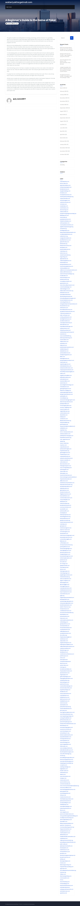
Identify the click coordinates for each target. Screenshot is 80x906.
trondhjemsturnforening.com (67, 817)
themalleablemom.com (65, 550)
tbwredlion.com (63, 821)
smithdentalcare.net (65, 887)
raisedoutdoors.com (65, 328)
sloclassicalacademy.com (66, 486)
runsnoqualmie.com (64, 740)
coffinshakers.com (64, 543)
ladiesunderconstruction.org (66, 290)
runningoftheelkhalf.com (65, 718)
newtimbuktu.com (64, 208)
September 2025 (64, 108)
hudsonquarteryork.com (65, 808)
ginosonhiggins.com (64, 584)
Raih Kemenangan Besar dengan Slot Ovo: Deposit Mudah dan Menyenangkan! (66, 49)
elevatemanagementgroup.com (67, 855)
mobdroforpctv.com (65, 454)
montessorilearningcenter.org (67, 827)
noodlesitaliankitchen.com (66, 234)
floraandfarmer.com (65, 305)
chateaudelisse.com (65, 268)
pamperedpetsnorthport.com (67, 360)
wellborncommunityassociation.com (68, 270)
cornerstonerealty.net (65, 783)
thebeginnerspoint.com (65, 465)
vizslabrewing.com (64, 349)
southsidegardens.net (65, 793)
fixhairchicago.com (64, 650)
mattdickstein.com (64, 695)
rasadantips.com (64, 206)
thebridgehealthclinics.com (66, 678)
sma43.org (62, 755)
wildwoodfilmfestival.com (66, 272)
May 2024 (62, 131)
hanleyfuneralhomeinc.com (66, 368)
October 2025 (63, 104)
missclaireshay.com (64, 181)
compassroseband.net (65, 661)
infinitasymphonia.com (65, 514)
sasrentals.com (63, 383)
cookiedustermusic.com (65, 610)
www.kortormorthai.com (65, 729)
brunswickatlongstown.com (66, 556)
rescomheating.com (65, 881)
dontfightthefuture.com (65, 319)
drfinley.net (62, 859)
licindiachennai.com (64, 189)
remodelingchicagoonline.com (67, 757)
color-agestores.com (65, 439)
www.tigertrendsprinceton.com (67, 712)
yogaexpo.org (63, 430)
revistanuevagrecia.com (65, 528)
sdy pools (9, 7)
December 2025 (64, 98)
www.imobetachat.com (65, 693)
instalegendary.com (64, 230)
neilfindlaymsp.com (64, 631)
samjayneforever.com (65, 831)
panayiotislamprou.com (65, 264)
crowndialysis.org (64, 398)
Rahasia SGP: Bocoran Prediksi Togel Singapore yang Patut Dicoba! (66, 55)
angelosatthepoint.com (65, 642)
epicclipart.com (63, 247)
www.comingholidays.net (66, 467)
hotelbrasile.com (64, 275)
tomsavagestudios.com (65, 405)
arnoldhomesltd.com (65, 320)
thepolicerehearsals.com (66, 479)
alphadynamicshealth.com (66, 846)
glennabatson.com (64, 490)
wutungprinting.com (64, 586)
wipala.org (62, 441)
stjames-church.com (65, 529)
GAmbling (9, 23)
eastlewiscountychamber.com (67, 482)
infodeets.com (63, 192)
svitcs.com (62, 657)
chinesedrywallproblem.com (66, 603)
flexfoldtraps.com (64, 725)
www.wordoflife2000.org (65, 336)
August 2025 (63, 111)
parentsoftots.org (64, 684)
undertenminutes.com (65, 202)
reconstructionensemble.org (66, 612)
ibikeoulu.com (63, 541)
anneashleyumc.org (64, 733)
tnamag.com (63, 667)
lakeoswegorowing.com (65, 864)
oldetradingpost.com (65, 288)
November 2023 (64, 151)
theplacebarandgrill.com (66, 637)
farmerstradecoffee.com (66, 687)
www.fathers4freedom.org (66, 714)
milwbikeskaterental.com (66, 590)
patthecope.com (64, 655)
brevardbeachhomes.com (66, 309)
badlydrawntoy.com (64, 697)
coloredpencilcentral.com (66, 322)
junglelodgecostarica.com (66, 575)
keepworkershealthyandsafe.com (68, 232)
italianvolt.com (63, 345)
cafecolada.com (64, 462)
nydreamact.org (64, 236)
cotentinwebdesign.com (66, 287)
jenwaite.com (63, 853)
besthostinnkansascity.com (66, 885)
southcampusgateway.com (66, 266)
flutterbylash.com (64, 847)
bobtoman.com (63, 253)
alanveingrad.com (64, 582)
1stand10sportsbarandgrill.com (67, 371)
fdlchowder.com (64, 746)
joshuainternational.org (65, 706)
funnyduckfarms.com (65, 851)
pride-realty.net (63, 844)
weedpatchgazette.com (66, 354)
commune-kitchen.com (65, 507)
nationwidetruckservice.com (66, 620)
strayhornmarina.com (65, 492)
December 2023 (64, 147)
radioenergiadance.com (65, 260)
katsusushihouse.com (65, 518)
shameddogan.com (64, 682)
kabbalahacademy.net (65, 377)
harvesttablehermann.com (66, 300)
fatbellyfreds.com (64, 804)
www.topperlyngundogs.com (66, 716)
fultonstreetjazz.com (65, 277)
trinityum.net (63, 795)
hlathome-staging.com (65, 390)
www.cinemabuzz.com (65, 776)
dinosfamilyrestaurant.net (66, 296)
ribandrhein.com (64, 415)
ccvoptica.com (63, 765)
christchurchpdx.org (64, 503)
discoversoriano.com (65, 464)
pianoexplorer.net (64, 791)
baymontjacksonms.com (66, 591)
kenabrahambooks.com (65, 505)
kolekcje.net (63, 416)
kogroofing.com (63, 256)
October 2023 (63, 154)
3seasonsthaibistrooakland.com (67, 426)
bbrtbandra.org (63, 243)
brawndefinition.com (65, 496)
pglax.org (62, 595)
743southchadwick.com (65, 313)
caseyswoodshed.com (65, 648)
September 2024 (64, 118)
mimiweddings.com (64, 883)
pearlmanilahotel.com (65, 249)
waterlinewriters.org (64, 680)
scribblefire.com (64, 428)
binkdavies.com (63, 501)
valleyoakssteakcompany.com (67, 646)
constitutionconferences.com (67, 654)
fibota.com (62, 810)
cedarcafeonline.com (65, 198)
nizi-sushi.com (63, 561)
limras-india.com (64, 183)
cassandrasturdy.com (65, 456)
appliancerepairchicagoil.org (66, 226)
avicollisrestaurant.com (65, 633)
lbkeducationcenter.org (65, 420)
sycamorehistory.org (65, 782)
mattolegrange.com (65, 573)
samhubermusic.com (65, 891)
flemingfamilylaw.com (65, 861)
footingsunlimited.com (65, 738)
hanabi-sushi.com (64, 770)
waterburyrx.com (64, 639)
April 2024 (62, 134)
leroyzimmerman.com (65, 857)
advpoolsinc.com (64, 640)
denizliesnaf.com (64, 652)
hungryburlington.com (65, 554)
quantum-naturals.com (65, 825)
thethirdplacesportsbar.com (66, 799)
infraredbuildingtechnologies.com (68, 298)
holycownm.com (64, 618)
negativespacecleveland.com (67, 597)
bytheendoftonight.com (65, 448)
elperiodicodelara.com (65, 185)
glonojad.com (63, 526)
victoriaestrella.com (64, 625)
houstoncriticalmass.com (66, 475)
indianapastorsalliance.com (66, 644)
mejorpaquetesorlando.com (66, 369)
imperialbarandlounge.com (66, 326)
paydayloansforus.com (65, 219)
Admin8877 (21, 99)
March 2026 (62, 88)
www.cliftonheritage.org (65, 753)
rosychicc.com (63, 445)
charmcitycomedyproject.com (67, 535)
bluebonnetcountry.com (65, 245)
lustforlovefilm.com (64, 511)
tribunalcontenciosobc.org (66, 484)
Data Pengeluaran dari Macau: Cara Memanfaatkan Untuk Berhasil (65, 62)
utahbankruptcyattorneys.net (67, 332)
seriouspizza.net (64, 659)
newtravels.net (63, 217)
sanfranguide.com (64, 469)
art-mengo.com (64, 563)
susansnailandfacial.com (66, 708)
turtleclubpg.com (64, 622)
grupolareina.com (64, 283)
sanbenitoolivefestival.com (66, 458)
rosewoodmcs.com (64, 780)
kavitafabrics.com (64, 614)
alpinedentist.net (64, 258)
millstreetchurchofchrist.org (66, 840)
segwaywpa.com (64, 674)
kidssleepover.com (64, 215)
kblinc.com (62, 356)
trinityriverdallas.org (64, 422)
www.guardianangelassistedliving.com (69, 815)
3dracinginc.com (64, 473)
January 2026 (63, 94)
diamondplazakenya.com (66, 819)
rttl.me (61, 879)
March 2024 (62, 137)
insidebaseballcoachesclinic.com (67, 836)
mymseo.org (63, 872)
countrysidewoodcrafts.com (66, 224)
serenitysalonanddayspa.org (66, 196)
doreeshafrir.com (64, 533)
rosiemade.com (63, 362)
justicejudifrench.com (65, 546)
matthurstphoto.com (65, 832)
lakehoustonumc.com (65, 699)
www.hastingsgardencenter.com (67, 789)
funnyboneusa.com (64, 608)
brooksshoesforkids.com (65, 669)
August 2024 (63, 121)
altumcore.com (63, 663)
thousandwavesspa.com (66, 627)
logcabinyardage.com (65, 689)
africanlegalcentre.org (65, 516)
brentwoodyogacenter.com (66, 759)
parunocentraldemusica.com (67, 814)
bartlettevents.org (64, 279)
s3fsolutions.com (64, 307)
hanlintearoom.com (64, 849)
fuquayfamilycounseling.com (66, 866)
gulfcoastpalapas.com (65, 676)
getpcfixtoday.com (64, 241)
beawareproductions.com (66, 537)
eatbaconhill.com (64, 211)
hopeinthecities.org (64, 450)
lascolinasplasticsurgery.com (67, 751)
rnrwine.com (63, 863)
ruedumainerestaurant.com (66, 522)
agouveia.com (63, 868)
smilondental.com (64, 379)
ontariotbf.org (63, 228)
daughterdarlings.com (65, 191)
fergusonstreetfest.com (65, 829)
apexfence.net (63, 893)
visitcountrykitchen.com (65, 578)
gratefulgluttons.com (65, 452)
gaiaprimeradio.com (65, 565)
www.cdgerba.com (64, 812)
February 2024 (63, 141)
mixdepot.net (63, 778)
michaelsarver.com (64, 386)
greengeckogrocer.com (65, 388)
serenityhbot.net (64, 704)
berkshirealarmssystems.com (67, 347)
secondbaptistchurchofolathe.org (68, 870)
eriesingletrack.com (64, 358)
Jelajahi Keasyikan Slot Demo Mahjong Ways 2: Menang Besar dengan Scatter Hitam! (65, 69)
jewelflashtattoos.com (65, 240)
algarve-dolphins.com (65, 580)
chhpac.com (63, 874)
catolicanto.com (64, 418)
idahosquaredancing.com (66, 337)
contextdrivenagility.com (66, 539)
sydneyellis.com (63, 396)
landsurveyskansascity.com (66, 735)
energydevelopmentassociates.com (68, 304)
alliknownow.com (64, 480)
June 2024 (62, 127)
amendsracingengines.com (66, 727)
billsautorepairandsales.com (66, 823)
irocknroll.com (63, 334)
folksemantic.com (64, 341)
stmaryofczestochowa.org (66, 544)
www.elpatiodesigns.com (66, 806)
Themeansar (31, 904)
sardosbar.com (63, 343)
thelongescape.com (65, 571)
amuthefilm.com (64, 509)
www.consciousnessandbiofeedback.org (69, 785)
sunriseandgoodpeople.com (66, 601)
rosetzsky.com (63, 524)
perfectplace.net (64, 424)
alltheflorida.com (64, 834)
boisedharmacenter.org (65, 437)
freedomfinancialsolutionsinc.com (68, 723)
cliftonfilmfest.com (64, 324)
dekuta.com (63, 774)
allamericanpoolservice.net (66, 401)
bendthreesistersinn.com (66, 605)
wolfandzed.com (64, 772)
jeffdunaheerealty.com (65, 719)
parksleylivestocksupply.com (66, 435)
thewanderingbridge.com (66, 548)
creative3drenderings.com (66, 686)
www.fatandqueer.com (65, 731)
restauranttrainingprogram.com (67, 400)
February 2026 (63, 91)
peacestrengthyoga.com (66, 721)
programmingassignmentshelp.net (68, 213)
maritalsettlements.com (66, 588)
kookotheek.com (64, 262)
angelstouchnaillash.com (66, 375)
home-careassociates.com (66, 432)
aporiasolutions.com (65, 672)
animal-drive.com (64, 665)
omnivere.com (63, 204)
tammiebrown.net (64, 567)
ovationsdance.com (64, 413)
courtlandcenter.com (65, 629)
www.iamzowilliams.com (65, 787)
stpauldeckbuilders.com (65, 736)
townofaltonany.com (65, 593)
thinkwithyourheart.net (65, 330)
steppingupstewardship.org (66, 763)
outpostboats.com (64, 447)
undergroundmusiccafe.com (66, 889)
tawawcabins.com (64, 339)
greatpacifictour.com (65, 623)
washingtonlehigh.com (65, 767)
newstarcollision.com (65, 381)
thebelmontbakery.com (65, 221)
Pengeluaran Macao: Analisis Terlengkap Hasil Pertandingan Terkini (66, 76)
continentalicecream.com (66, 497)
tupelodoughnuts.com (65, 364)
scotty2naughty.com (65, 531)
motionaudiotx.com (64, 878)
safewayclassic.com (65, 223)
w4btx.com (62, 373)
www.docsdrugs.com (65, 742)
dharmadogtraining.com (65, 876)
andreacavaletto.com (65, 433)
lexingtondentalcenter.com (66, 394)
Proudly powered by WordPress (11, 904)
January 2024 (63, 144)
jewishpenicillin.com (64, 403)
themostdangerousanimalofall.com (68, 477)
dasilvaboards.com (64, 488)
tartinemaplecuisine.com (66, 558)
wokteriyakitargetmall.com (18, 2)
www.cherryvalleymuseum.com (67, 285)
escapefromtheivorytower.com (67, 311)
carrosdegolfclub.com (65, 302)
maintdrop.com (63, 251)
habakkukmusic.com (64, 701)
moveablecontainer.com (66, 281)
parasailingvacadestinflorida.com (68, 842)
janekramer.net (63, 560)
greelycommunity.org (65, 520)
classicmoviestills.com (65, 460)
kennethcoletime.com (65, 552)
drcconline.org (63, 635)
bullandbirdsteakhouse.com (66, 750)
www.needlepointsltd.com (66, 748)
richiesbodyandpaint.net (65, 187)
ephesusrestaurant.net (65, 800)
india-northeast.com (65, 315)
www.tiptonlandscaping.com (66, 761)
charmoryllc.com (64, 471)
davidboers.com (64, 691)
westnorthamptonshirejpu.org (67, 273)
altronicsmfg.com (64, 209)
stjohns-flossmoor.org (65, 607)
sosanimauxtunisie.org (65, 255)
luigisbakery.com (64, 768)
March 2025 (62, 114)
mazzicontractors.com (65, 797)
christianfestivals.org (65, 576)
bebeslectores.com (64, 292)
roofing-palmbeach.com (66, 317)
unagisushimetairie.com (65, 238)
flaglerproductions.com (65, 494)
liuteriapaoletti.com (64, 599)
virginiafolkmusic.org (64, 411)
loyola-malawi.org (64, 443)
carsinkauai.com (64, 838)
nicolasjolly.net (63, 512)
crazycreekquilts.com (65, 499)
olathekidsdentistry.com (65, 366)
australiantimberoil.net (65, 294)
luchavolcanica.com (64, 616)
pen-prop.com (63, 710)
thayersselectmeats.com (66, 671)
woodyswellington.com (65, 802)
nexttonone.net (63, 703)
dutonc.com (63, 569)
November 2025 (64, 101)
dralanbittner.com (64, 351)
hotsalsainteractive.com (66, 194)
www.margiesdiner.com (65, 744)
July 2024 (62, 124)
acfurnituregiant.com (65, 200)
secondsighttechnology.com (67, 384)
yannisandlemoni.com (65, 352)
